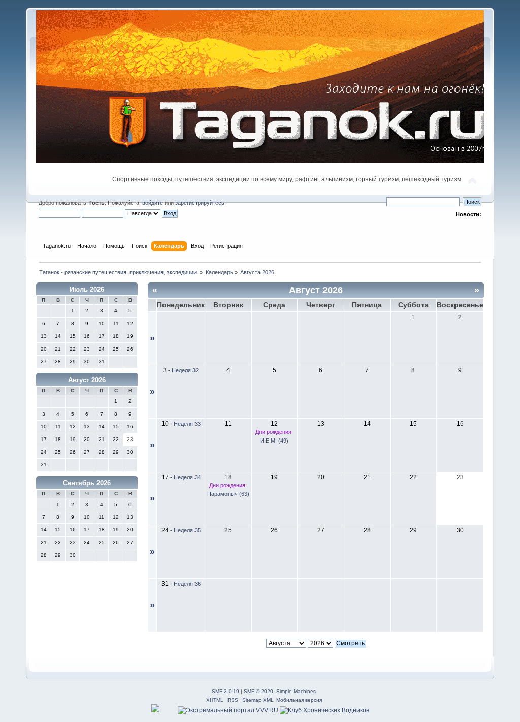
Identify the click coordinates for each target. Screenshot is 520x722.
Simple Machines (296, 691)
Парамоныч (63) (228, 494)
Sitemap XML (258, 700)
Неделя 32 (185, 370)
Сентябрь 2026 (87, 483)
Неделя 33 (187, 424)
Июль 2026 (87, 289)
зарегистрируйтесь (199, 203)
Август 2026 (87, 380)
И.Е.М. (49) (274, 440)
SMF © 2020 (258, 691)
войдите (152, 203)
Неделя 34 (187, 477)
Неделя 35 (187, 530)
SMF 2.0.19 (225, 691)
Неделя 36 (187, 584)
